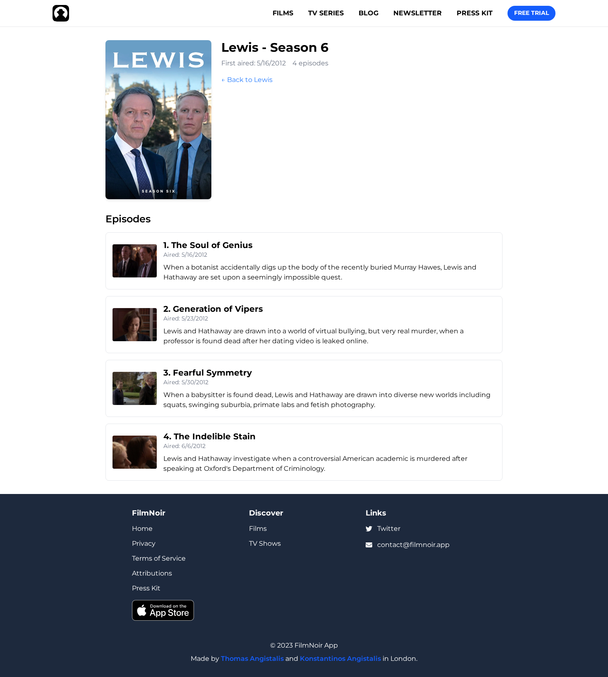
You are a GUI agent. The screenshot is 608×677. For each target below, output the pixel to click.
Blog (368, 13)
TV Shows (265, 543)
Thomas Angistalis (252, 659)
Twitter (388, 528)
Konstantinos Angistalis (340, 659)
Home (142, 528)
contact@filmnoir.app (413, 545)
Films (283, 13)
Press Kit (475, 13)
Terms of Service (159, 558)
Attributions (152, 573)
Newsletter (417, 13)
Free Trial (531, 13)
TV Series (326, 13)
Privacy (144, 543)
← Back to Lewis (247, 80)
